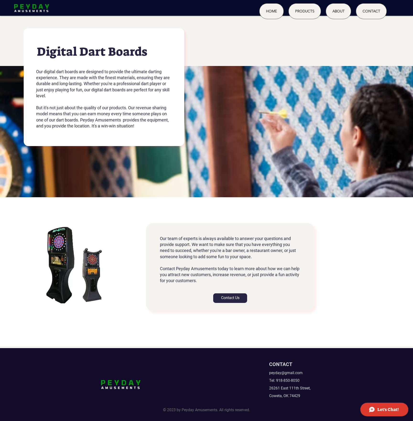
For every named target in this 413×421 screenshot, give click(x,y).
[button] (304, 11)
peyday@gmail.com (286, 373)
